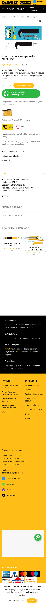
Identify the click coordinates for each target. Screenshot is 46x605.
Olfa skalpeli (32, 17)
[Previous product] (37, 21)
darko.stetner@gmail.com (12, 473)
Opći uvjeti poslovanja (34, 394)
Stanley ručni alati (18, 17)
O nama (28, 414)
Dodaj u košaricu (23, 85)
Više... (4, 412)
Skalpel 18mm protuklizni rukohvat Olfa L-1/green (34, 250)
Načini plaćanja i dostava (31, 399)
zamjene (18, 351)
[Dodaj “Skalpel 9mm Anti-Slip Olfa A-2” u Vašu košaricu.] (19, 238)
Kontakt (28, 418)
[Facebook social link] (9, 160)
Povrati (28, 389)
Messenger (11, 495)
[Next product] (43, 21)
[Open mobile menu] (3, 9)
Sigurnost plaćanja (32, 405)
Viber (9, 489)
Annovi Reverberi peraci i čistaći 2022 (10, 393)
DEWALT (10, 9)
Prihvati (32, 601)
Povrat (7, 349)
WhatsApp (11, 484)
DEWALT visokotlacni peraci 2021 (11, 386)
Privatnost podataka (33, 409)
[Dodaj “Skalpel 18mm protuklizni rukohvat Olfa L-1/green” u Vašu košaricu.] (40, 238)
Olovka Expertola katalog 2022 (9, 400)
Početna (5, 17)
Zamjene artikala (32, 385)
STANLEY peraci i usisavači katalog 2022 (11, 406)
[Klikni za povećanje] (6, 46)
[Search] (42, 9)
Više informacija (16, 600)
